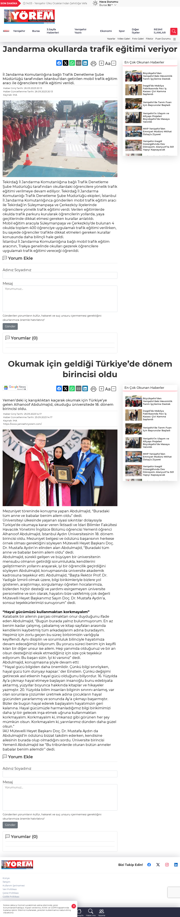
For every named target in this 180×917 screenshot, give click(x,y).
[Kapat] (74, 906)
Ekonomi (106, 31)
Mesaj (8, 283)
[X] (158, 864)
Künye (6, 878)
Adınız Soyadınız (17, 270)
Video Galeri (123, 38)
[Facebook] (149, 864)
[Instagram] (167, 864)
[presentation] (85, 3)
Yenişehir (19, 31)
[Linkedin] (175, 864)
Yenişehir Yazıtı (80, 31)
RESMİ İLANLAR (160, 31)
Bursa (36, 31)
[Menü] (174, 39)
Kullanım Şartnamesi (14, 885)
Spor (122, 31)
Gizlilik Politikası (11, 896)
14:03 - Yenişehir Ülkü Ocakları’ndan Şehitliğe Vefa (56, 3)
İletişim (6, 882)
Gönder (10, 326)
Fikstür (149, 38)
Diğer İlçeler (136, 31)
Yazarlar (111, 38)
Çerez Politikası (11, 893)
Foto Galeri (138, 38)
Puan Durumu (163, 38)
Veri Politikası (10, 889)
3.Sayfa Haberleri (53, 31)
